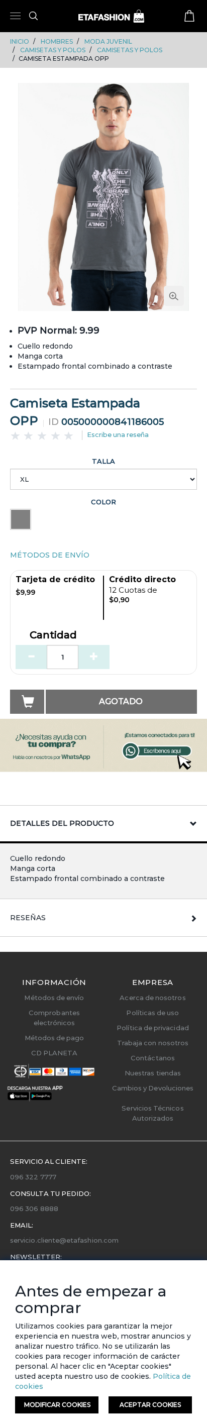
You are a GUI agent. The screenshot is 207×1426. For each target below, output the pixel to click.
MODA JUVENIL (108, 41)
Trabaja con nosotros (152, 1043)
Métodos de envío (54, 998)
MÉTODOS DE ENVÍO (49, 555)
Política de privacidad (152, 1028)
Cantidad (53, 635)
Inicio (19, 41)
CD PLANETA (54, 1053)
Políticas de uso (152, 1013)
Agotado (121, 701)
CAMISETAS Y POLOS (52, 50)
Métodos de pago (54, 1038)
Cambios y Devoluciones (152, 1088)
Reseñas (28, 917)
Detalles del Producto (62, 823)
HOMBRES (57, 41)
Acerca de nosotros (152, 998)
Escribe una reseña (118, 434)
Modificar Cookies (57, 1404)
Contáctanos (153, 1058)
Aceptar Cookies (150, 1404)
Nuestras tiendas (153, 1073)
